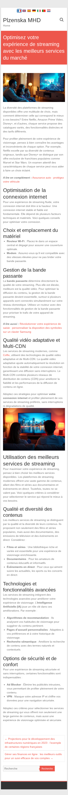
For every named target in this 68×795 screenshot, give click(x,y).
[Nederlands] (49, 10)
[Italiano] (39, 10)
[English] (24, 10)
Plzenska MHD (22, 20)
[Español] (29, 10)
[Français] (19, 10)
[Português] (44, 10)
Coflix (6, 355)
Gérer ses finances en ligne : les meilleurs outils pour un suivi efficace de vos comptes (33, 756)
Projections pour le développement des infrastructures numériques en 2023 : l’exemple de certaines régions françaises (33, 742)
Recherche (47, 768)
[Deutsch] (34, 10)
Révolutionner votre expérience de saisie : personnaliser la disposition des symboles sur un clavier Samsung (32, 327)
